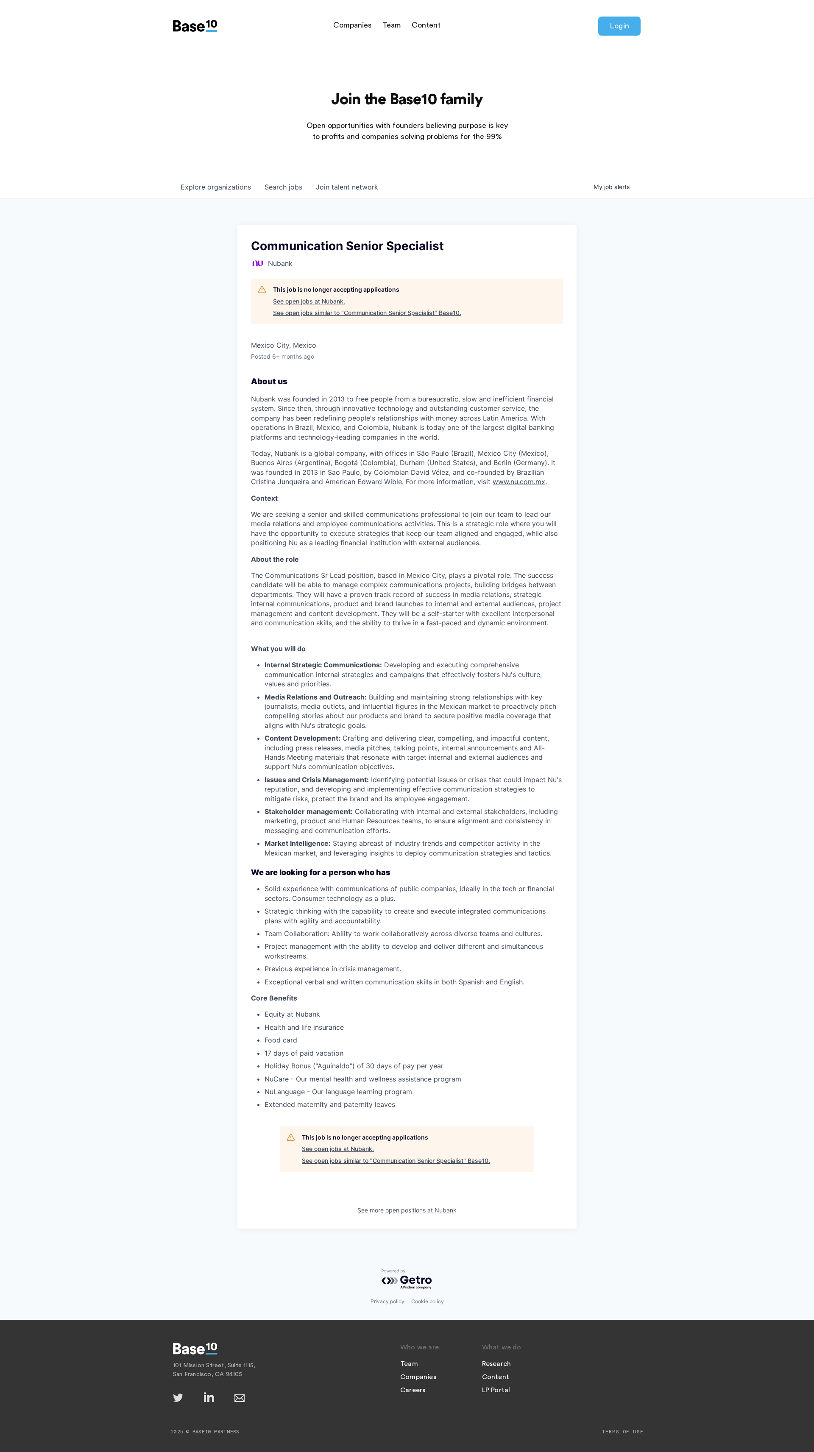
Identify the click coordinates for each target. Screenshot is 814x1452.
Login (619, 26)
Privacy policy (387, 1301)
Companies (352, 25)
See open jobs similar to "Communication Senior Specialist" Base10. (367, 312)
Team (391, 25)
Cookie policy (427, 1301)
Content (426, 25)
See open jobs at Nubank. (309, 301)
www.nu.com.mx (519, 481)
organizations (216, 187)
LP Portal (496, 1390)
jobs (283, 187)
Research (496, 1363)
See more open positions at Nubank (407, 1210)
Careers (412, 1390)
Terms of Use (623, 1432)
